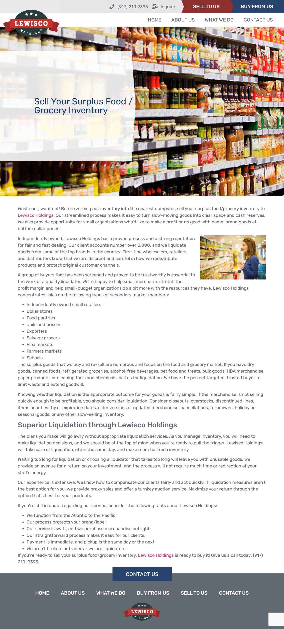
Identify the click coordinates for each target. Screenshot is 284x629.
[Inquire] (154, 6)
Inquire (168, 6)
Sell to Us (194, 593)
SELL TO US (206, 7)
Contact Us (258, 20)
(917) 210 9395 (133, 6)
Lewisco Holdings (35, 215)
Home (154, 20)
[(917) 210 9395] (111, 6)
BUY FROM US (257, 7)
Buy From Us (153, 593)
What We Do (219, 20)
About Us (183, 20)
